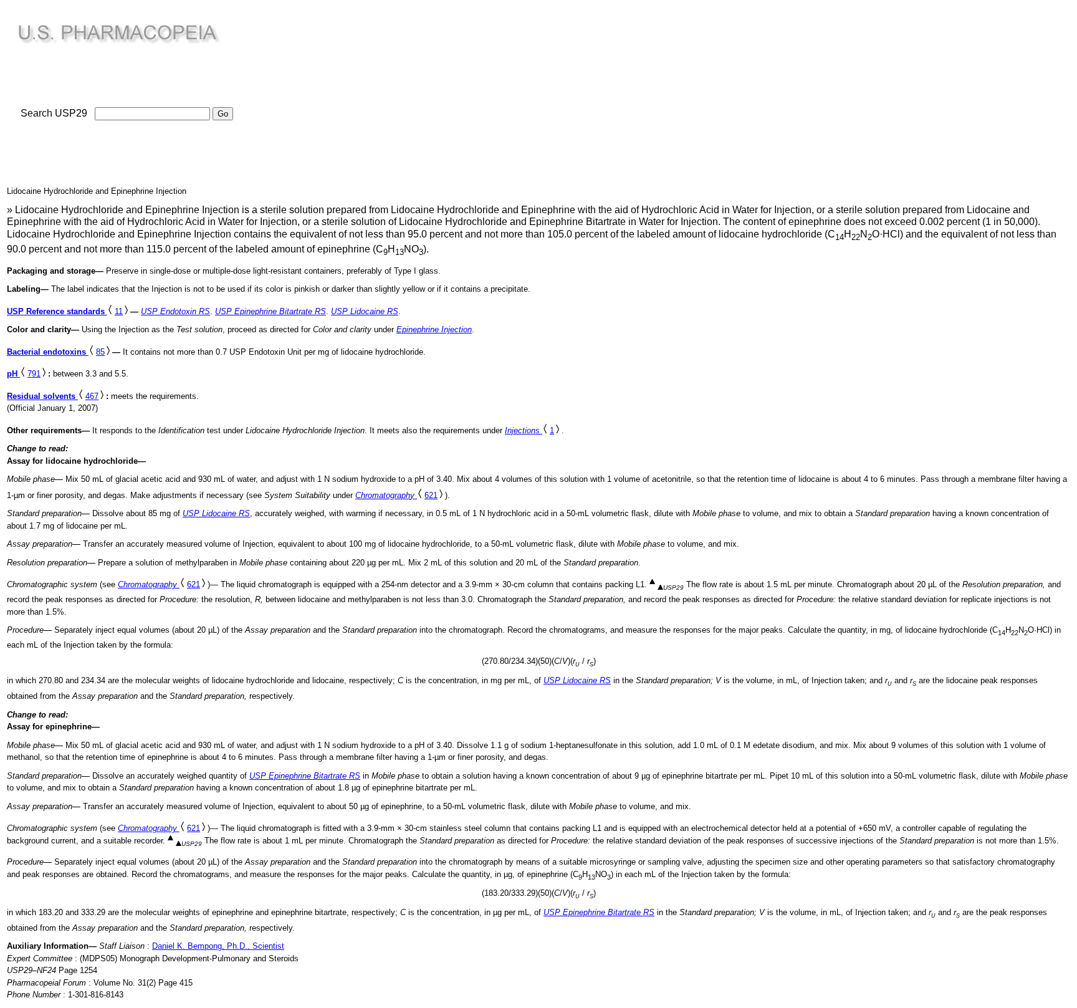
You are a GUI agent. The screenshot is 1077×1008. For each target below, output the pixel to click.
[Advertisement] (354, 94)
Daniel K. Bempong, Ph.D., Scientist (218, 946)
